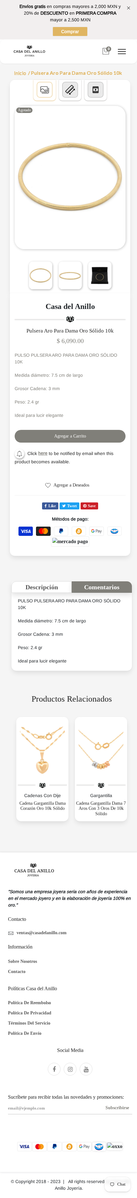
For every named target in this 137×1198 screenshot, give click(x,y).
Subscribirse (117, 1107)
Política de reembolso (29, 1002)
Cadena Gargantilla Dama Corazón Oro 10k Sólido (42, 806)
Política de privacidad (29, 1013)
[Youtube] (86, 1069)
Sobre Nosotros (22, 961)
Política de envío (24, 1033)
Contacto (16, 971)
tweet (72, 506)
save (92, 506)
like (52, 506)
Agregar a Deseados (71, 485)
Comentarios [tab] (101, 587)
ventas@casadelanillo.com (42, 932)
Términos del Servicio (29, 1023)
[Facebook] (54, 1069)
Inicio (20, 72)
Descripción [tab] (41, 587)
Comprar (70, 31)
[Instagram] (70, 1069)
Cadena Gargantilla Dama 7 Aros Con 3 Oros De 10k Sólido (101, 808)
